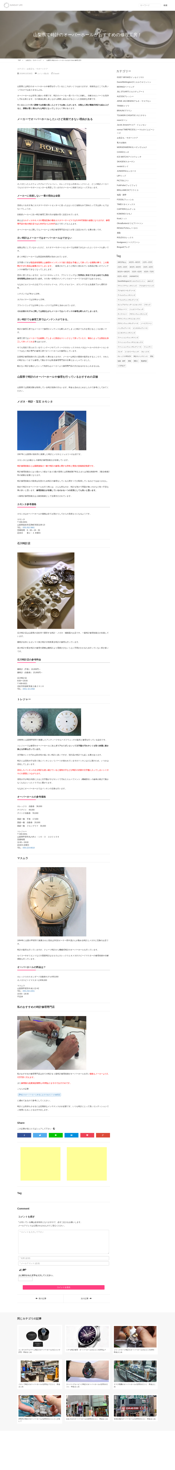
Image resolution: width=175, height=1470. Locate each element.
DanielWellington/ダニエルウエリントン (131, 281)
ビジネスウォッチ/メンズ (126, 333)
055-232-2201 (29, 991)
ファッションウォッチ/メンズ (128, 337)
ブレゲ (120, 352)
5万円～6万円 (137, 272)
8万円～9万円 (122, 276)
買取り (136, 361)
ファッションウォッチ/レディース (129, 347)
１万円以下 (121, 366)
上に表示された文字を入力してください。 (36, 1275)
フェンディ (148, 347)
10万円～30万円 (134, 262)
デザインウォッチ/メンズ (138, 314)
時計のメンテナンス (141, 356)
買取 (129, 361)
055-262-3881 (29, 528)
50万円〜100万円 (124, 272)
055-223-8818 (29, 848)
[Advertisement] (40, 1164)
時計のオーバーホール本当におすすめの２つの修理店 (40, 1095)
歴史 (151, 356)
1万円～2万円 (147, 262)
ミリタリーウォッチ (132, 352)
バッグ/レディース (124, 328)
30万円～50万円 (135, 267)
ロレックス (145, 352)
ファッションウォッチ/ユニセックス (130, 342)
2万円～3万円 (122, 267)
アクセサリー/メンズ (146, 286)
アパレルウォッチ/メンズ (126, 295)
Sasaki (56, 73)
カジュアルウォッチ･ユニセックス (130, 305)
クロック (147, 305)
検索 (165, 5)
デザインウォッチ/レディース (128, 323)
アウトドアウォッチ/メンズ (127, 286)
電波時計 (144, 361)
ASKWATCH (134, 276)
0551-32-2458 (29, 689)
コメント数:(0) (43, 73)
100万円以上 (122, 262)
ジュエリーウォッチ (136, 309)
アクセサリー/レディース (126, 290)
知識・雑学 (121, 361)
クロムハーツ (122, 309)
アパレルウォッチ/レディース (128, 300)
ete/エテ (150, 281)
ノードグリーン (146, 323)
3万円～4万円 (148, 267)
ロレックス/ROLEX (124, 356)
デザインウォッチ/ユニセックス (129, 319)
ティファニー (122, 314)
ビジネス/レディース (140, 328)
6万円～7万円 (149, 272)
